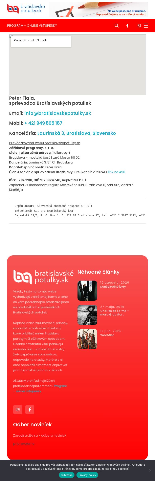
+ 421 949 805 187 (42, 123)
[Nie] (150, 470)
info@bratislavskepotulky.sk (57, 113)
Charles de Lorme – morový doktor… (114, 312)
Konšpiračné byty (113, 286)
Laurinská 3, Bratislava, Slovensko (76, 133)
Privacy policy (87, 475)
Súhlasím (66, 475)
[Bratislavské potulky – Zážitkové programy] (26, 9)
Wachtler (107, 335)
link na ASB (116, 172)
